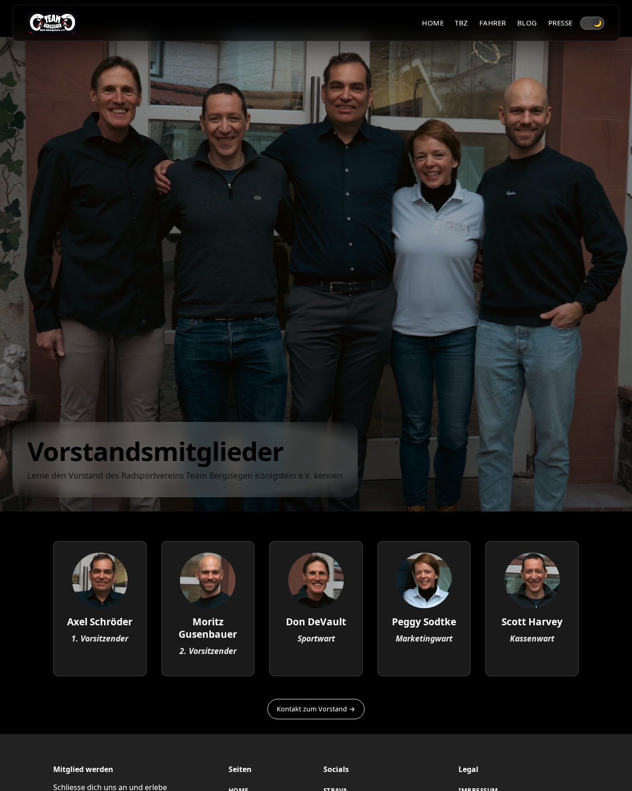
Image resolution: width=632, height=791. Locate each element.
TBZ (461, 22)
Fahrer (492, 22)
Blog (527, 22)
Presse (560, 22)
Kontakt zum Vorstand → (316, 708)
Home (433, 22)
